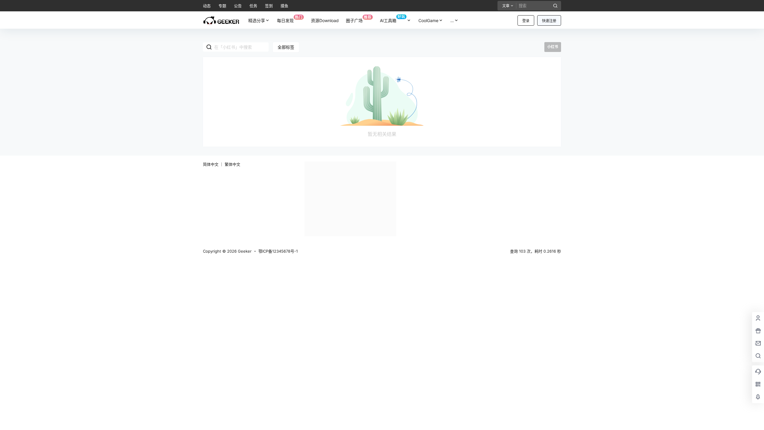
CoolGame (428, 20)
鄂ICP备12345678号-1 (278, 251)
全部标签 (286, 47)
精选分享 (256, 20)
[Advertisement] (350, 199)
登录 (525, 21)
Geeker (244, 251)
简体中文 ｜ (213, 164)
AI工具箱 (392, 18)
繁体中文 (232, 164)
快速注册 (549, 21)
